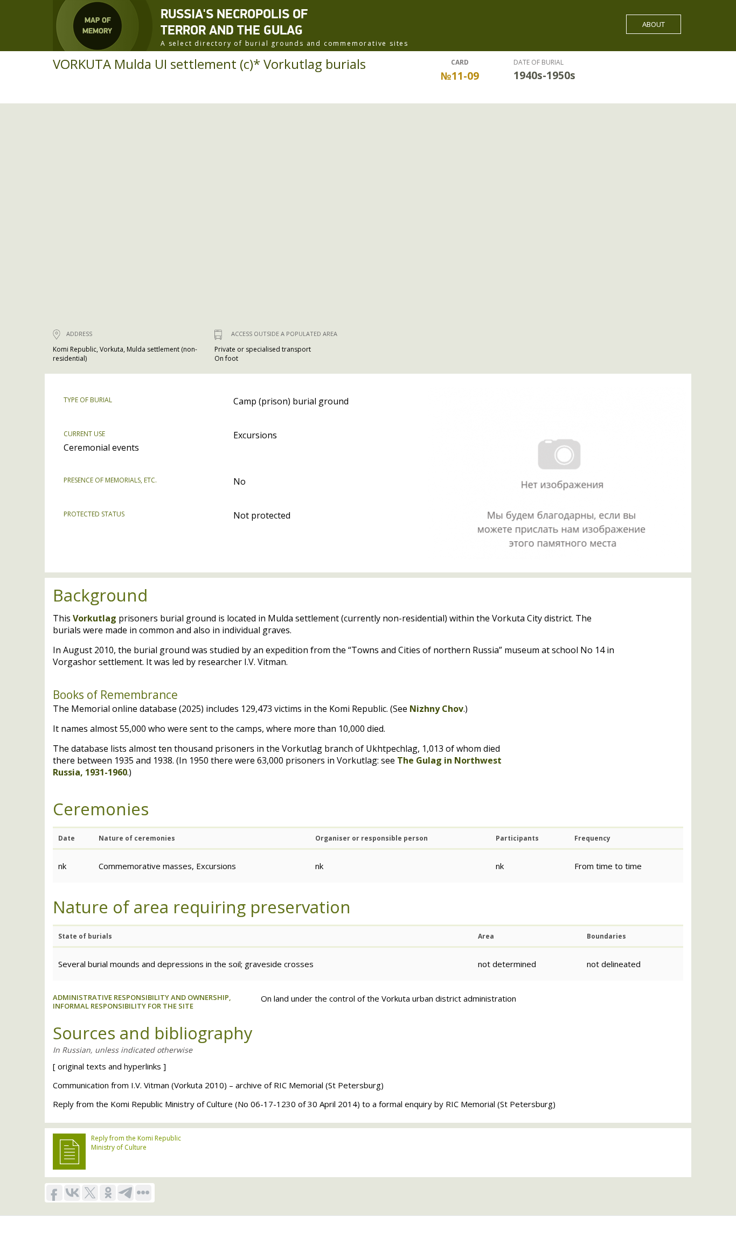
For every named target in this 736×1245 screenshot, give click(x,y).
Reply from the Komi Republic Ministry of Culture (136, 1143)
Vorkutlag (94, 618)
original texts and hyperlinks (109, 1066)
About (653, 24)
